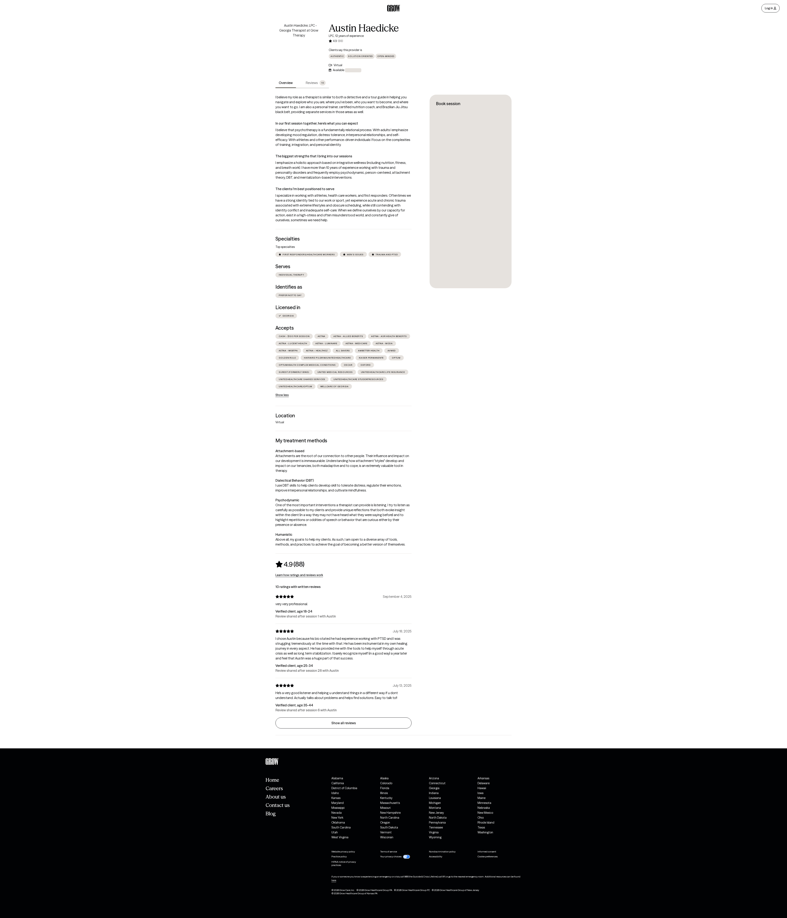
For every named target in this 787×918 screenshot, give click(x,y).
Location (285, 416)
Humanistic (283, 534)
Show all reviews (343, 723)
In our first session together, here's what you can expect (316, 123)
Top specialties (285, 247)
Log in (769, 8)
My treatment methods (301, 441)
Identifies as (288, 287)
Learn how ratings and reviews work (299, 575)
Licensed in (287, 307)
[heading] (289, 564)
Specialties (287, 239)
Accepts (284, 328)
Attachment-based (289, 451)
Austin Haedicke (364, 28)
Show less (282, 395)
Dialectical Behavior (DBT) (294, 480)
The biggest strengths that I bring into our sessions (313, 156)
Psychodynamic (287, 500)
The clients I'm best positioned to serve (304, 189)
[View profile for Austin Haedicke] (298, 46)
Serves (282, 266)
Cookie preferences (488, 856)
